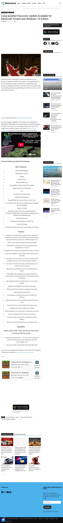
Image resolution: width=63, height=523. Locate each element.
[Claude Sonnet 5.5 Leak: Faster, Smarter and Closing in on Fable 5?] (46, 200)
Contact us (40, 518)
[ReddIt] (31, 49)
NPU (44, 3)
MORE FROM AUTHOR (20, 434)
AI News (34, 3)
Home (2, 8)
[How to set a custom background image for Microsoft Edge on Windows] (46, 105)
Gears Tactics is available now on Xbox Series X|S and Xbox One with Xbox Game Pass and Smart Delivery (35, 451)
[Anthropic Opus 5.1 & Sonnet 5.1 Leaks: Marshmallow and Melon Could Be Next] (46, 181)
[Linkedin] (27, 49)
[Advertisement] (21, 35)
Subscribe (47, 507)
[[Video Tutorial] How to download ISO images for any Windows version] (46, 127)
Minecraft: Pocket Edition (26, 417)
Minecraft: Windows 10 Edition (8, 419)
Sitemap (46, 518)
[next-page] (5, 474)
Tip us (35, 518)
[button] (60, 3)
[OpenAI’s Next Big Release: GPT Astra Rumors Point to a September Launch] (46, 191)
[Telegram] (35, 49)
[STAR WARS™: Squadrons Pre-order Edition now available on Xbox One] (35, 460)
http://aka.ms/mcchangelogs (25, 352)
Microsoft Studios (23, 364)
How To (40, 3)
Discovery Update (10, 417)
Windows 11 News (26, 3)
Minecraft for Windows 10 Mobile (24, 362)
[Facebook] (12, 49)
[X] (16, 49)
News (18, 3)
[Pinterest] (20, 49)
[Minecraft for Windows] (6, 375)
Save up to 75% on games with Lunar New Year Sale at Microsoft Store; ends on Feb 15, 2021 (6, 451)
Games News (17, 8)
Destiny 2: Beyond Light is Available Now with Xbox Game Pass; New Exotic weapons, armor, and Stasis (20, 451)
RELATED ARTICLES (7, 434)
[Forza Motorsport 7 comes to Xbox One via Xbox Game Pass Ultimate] (7, 460)
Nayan (46, 88)
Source (3, 356)
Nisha (46, 175)
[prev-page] (2, 474)
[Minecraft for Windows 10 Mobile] (6, 364)
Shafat (4, 21)
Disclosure (52, 518)
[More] (39, 49)
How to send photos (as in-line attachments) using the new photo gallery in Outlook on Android (56, 95)
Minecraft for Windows (20, 373)
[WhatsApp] (24, 49)
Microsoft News (9, 8)
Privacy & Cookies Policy (13, 518)
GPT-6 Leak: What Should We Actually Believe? (55, 210)
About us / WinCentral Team (26, 518)
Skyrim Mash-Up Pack (22, 118)
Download (37, 365)
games (17, 417)
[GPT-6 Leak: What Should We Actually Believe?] (46, 210)
